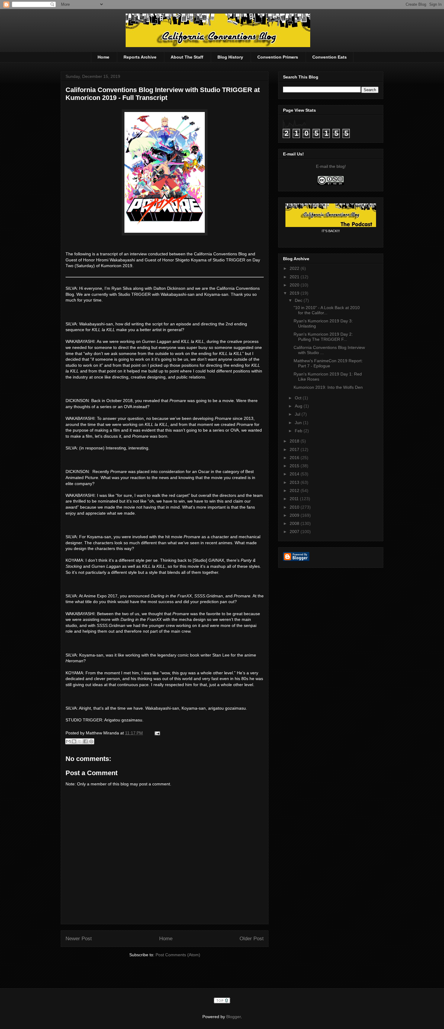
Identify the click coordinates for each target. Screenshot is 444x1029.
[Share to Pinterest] (91, 741)
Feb (299, 430)
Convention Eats (329, 57)
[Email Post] (156, 732)
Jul (298, 414)
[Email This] (68, 741)
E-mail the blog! (331, 166)
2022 (295, 268)
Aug (299, 406)
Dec (299, 300)
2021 (295, 276)
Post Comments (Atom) (178, 954)
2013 (295, 482)
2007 (295, 531)
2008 (295, 523)
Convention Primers (277, 57)
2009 (295, 515)
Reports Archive (140, 57)
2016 (295, 457)
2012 (295, 490)
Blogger (233, 1016)
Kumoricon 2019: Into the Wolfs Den (328, 387)
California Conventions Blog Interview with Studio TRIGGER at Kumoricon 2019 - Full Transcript (163, 93)
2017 (295, 449)
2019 (295, 293)
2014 (295, 473)
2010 (295, 507)
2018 (295, 441)
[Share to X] (80, 741)
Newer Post (79, 938)
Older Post (252, 938)
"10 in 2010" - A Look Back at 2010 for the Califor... (327, 310)
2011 (295, 498)
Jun (299, 422)
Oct (299, 397)
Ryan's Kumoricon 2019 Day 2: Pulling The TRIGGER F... (323, 337)
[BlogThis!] (74, 741)
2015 (295, 465)
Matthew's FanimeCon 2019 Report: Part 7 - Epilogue (328, 363)
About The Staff (187, 57)
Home (103, 57)
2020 (295, 285)
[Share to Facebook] (85, 741)
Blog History (230, 57)
